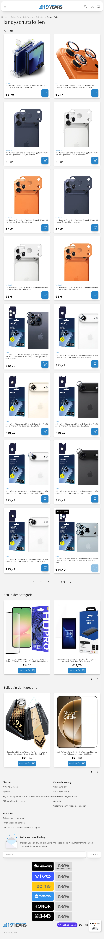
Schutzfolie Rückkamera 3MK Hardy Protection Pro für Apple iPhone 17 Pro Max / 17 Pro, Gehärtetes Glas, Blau (77, 561)
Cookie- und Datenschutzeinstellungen (21, 827)
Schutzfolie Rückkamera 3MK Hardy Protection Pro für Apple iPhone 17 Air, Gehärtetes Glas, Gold (27, 425)
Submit (94, 854)
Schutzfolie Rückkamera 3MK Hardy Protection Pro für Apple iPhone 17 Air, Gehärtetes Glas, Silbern (77, 356)
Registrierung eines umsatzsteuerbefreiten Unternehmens (30, 796)
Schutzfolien (53, 17)
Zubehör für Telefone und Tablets (27, 17)
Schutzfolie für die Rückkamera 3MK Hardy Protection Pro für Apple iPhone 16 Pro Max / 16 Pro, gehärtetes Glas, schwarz (27, 357)
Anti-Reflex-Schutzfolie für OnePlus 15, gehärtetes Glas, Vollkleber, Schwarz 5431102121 (77, 753)
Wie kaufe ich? (60, 787)
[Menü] (99, 921)
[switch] (95, 928)
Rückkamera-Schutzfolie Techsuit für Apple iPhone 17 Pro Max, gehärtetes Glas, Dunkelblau (27, 154)
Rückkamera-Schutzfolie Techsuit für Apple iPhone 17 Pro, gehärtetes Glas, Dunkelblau (77, 221)
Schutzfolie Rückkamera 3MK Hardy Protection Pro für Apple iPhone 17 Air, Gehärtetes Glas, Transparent (27, 560)
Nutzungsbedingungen (14, 823)
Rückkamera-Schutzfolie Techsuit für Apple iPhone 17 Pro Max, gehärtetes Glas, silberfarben (77, 154)
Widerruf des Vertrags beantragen (69, 806)
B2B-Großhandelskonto (14, 801)
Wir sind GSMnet (11, 787)
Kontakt (6, 791)
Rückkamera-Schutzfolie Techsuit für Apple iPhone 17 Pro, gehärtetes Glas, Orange (77, 288)
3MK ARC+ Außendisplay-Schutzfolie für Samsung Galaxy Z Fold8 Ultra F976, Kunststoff (77, 660)
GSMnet (14, 933)
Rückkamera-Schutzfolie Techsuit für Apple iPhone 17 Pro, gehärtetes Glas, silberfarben (27, 288)
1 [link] (33, 582)
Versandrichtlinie (61, 791)
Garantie (57, 801)
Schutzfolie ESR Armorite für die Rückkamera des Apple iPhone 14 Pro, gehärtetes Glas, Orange (75, 86)
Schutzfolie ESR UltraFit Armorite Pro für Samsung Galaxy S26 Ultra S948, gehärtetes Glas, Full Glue (27, 753)
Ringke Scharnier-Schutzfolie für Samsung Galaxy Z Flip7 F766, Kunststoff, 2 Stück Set (26, 86)
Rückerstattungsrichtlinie (65, 796)
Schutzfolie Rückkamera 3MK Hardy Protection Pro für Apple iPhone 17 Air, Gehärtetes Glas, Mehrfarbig (27, 492)
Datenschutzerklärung (13, 818)
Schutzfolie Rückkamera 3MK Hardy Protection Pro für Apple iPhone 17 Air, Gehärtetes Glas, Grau (77, 425)
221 (63, 582)
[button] (86, 7)
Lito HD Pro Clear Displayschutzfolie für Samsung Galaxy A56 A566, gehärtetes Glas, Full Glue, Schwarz (27, 660)
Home (4, 17)
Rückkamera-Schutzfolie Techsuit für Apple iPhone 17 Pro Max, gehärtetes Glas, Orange (27, 221)
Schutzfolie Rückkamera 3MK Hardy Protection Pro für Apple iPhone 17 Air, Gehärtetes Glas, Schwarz (77, 492)
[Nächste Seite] (70, 582)
